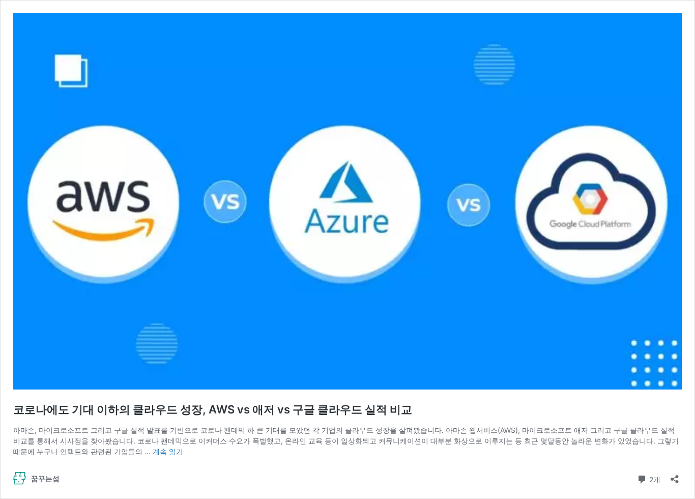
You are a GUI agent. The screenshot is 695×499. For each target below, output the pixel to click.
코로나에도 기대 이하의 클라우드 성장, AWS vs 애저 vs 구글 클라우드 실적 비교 (212, 409)
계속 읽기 (168, 451)
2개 (653, 479)
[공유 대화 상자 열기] (675, 476)
